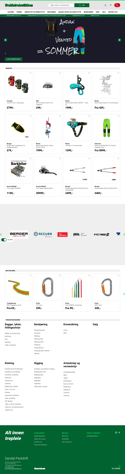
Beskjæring (51, 12)
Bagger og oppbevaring (12, 333)
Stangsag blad (38, 348)
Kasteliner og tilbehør (11, 375)
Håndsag (37, 336)
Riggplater (37, 381)
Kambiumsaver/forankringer (14, 369)
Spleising (8, 342)
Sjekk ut (9, 59)
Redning (7, 392)
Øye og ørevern (68, 384)
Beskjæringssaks (39, 330)
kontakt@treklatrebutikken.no (13, 468)
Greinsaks (37, 333)
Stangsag (37, 345)
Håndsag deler (38, 342)
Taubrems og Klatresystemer (14, 407)
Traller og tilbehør (10, 345)
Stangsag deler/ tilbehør (42, 351)
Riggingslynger (38, 375)
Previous (5, 40)
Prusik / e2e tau (10, 389)
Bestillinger (65, 439)
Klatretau (8, 383)
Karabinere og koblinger (12, 372)
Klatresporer (9, 381)
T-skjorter (66, 393)
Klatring (11, 12)
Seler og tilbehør (10, 398)
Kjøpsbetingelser (39, 436)
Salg (104, 12)
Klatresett (8, 378)
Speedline (37, 383)
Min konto (65, 436)
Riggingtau (37, 378)
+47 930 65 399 (9, 467)
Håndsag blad (38, 339)
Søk (83, 5)
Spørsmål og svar (40, 439)
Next (119, 40)
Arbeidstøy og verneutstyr (35, 12)
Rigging (19, 12)
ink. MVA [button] (10, 239)
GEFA (65, 333)
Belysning (8, 336)
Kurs (97, 12)
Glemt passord (66, 442)
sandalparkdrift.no (92, 436)
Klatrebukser (67, 381)
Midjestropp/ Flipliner (11, 386)
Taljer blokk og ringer (40, 386)
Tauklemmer (9, 410)
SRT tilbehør (9, 401)
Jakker (65, 378)
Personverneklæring (40, 445)
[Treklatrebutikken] (19, 5)
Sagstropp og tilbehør (12, 395)
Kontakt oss (112, 12)
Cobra (65, 330)
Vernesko (66, 395)
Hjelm (65, 375)
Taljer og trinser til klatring (13, 404)
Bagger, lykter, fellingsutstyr (69, 12)
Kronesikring (88, 12)
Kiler (6, 339)
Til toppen (116, 468)
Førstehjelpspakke (69, 372)
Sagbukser (66, 390)
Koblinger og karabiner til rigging (44, 369)
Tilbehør (36, 353)
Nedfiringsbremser (40, 372)
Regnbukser (67, 387)
